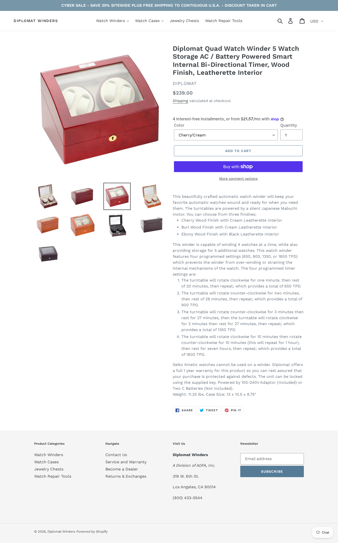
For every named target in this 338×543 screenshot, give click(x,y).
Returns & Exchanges (125, 476)
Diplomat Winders (36, 21)
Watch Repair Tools (52, 476)
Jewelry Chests (48, 469)
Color (179, 125)
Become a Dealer (121, 469)
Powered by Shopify (92, 531)
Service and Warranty (125, 462)
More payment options (238, 179)
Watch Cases (46, 462)
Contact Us (116, 454)
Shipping (180, 101)
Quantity (288, 125)
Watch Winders (48, 454)
